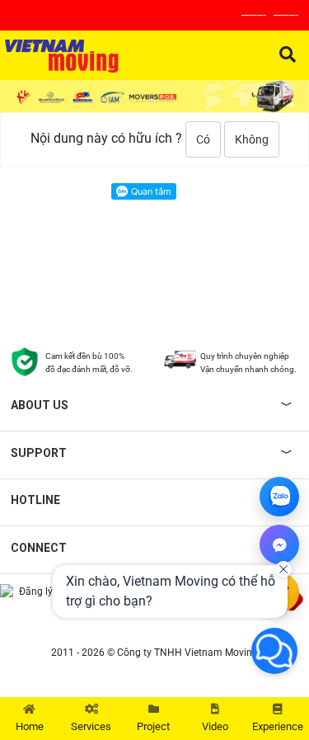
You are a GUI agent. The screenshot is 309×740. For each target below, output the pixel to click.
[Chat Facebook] (279, 544)
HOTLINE (35, 500)
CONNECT (39, 547)
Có (203, 139)
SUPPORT (39, 453)
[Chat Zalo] (279, 496)
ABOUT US (39, 405)
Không (252, 139)
